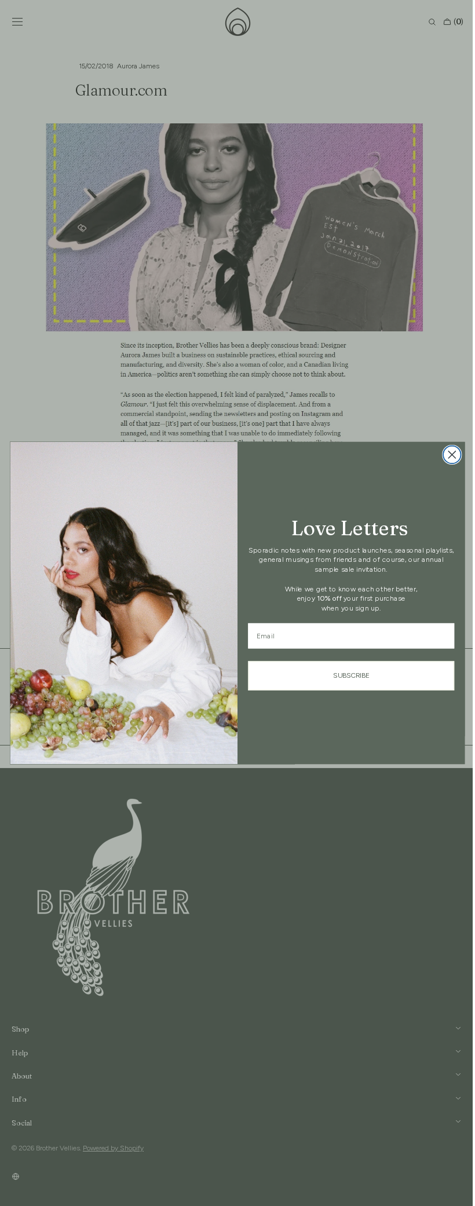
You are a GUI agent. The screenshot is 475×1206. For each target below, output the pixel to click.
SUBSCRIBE (346, 675)
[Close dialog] (448, 455)
